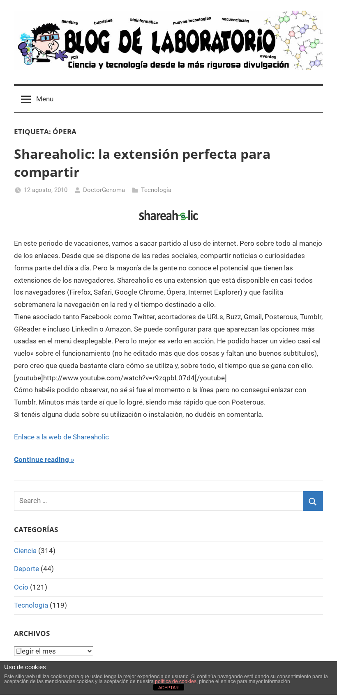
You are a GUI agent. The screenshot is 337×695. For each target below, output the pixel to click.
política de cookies (175, 681)
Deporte (26, 569)
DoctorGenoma (104, 190)
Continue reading (41, 459)
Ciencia (25, 550)
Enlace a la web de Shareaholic (61, 437)
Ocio (21, 587)
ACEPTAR (168, 687)
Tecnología (156, 190)
